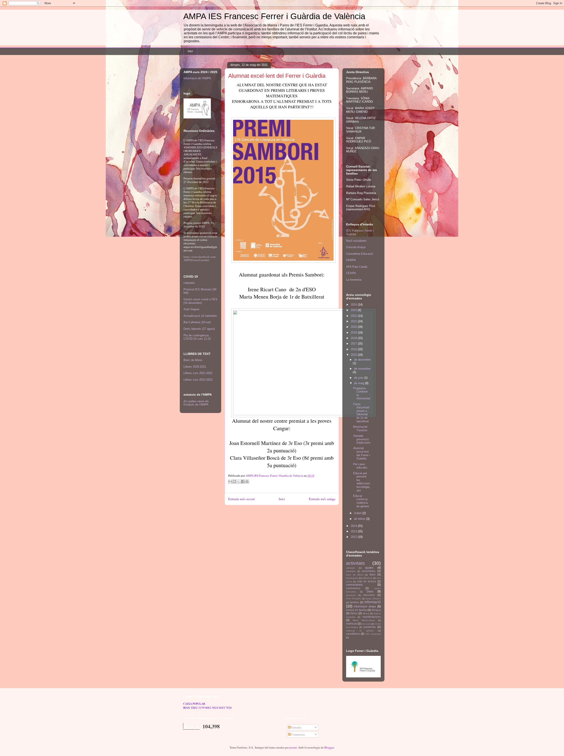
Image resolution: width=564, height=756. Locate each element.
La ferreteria (353, 279)
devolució (351, 595)
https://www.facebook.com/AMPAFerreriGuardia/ (200, 258)
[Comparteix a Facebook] (243, 481)
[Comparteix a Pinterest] (247, 481)
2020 (354, 326)
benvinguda (352, 578)
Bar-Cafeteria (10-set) (197, 322)
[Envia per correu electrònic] (230, 481)
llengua (376, 609)
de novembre (362, 368)
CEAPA (351, 273)
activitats (355, 563)
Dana (370, 591)
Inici (190, 51)
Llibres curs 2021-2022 (198, 373)
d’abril (358, 513)
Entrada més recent (241, 499)
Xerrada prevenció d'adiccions (362, 439)
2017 (354, 343)
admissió (350, 568)
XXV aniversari (373, 634)
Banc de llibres (193, 360)
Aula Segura (191, 309)
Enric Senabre (353, 598)
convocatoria (354, 584)
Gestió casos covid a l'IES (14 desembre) (200, 301)
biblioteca (367, 578)
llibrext (366, 613)
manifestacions (372, 616)
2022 (354, 315)
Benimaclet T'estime (360, 428)
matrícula (351, 623)
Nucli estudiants (356, 240)
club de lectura (366, 581)
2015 (354, 354)
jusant (293, 747)
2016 (354, 349)
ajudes (369, 567)
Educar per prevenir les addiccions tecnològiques (361, 482)
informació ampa (365, 606)
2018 (354, 338)
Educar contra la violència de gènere (361, 501)
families (354, 602)
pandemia (370, 626)
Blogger (329, 747)
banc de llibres (354, 574)
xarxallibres (353, 633)
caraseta (189, 282)
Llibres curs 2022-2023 (198, 379)
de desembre (362, 359)
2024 (354, 304)
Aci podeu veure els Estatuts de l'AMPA (196, 403)
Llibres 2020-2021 (195, 366)
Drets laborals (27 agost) (199, 328)
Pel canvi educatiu (360, 466)
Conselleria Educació (359, 253)
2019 (354, 332)
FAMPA (351, 260)
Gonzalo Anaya (355, 247)
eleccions (369, 595)
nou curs (366, 624)
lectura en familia (356, 609)
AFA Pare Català (356, 266)
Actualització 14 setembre (200, 315)
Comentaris (298, 734)
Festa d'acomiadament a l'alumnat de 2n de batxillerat (361, 412)
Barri (372, 574)
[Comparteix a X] (238, 481)
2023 (354, 310)
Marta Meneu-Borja (364, 620)
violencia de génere (360, 630)
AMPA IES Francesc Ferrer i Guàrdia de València (274, 16)
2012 (354, 536)
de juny (359, 377)
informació (372, 602)
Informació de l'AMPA (197, 78)
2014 (354, 525)
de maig (359, 383)
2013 (354, 531)
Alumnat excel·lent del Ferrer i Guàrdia (361, 453)
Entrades (296, 727)
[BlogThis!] (234, 481)
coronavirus (353, 588)
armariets (350, 571)
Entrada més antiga (322, 499)
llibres (354, 613)
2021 (354, 321)
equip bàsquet (373, 598)
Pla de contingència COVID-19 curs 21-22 (197, 337)
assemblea (368, 571)
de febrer (360, 518)
